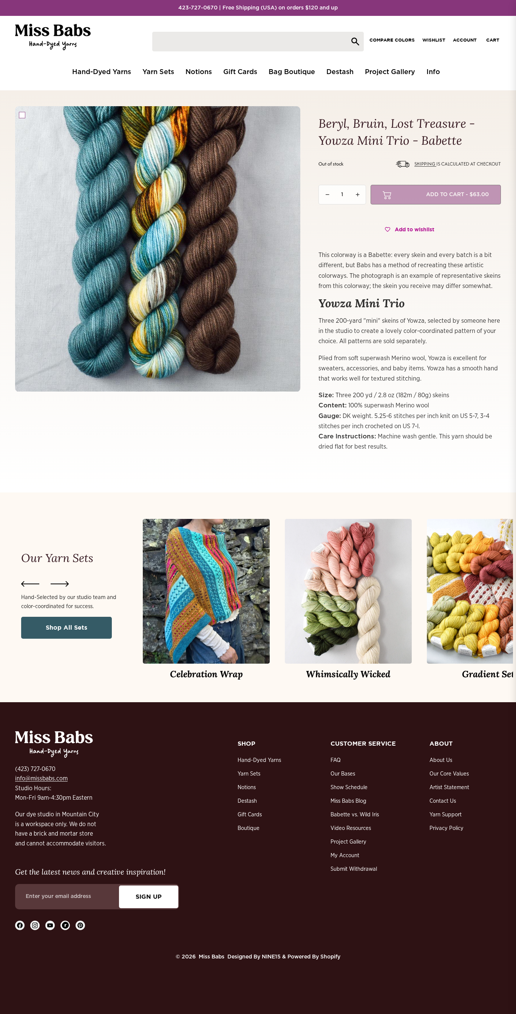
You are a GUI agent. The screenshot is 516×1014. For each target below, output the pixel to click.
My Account (345, 855)
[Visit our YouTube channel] (50, 925)
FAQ (336, 760)
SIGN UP (149, 896)
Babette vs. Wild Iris (355, 814)
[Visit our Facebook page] (20, 925)
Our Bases (343, 774)
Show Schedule (349, 787)
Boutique (249, 828)
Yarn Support (445, 814)
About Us (440, 760)
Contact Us (442, 801)
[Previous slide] (30, 584)
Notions (247, 787)
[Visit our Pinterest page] (80, 925)
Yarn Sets (249, 774)
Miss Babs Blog (348, 801)
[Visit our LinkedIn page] (65, 925)
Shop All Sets (66, 627)
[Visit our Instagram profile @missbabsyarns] (35, 925)
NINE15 (271, 957)
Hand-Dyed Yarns (259, 760)
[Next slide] (60, 584)
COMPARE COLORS (392, 40)
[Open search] (258, 41)
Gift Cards (250, 814)
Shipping (425, 163)
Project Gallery (348, 842)
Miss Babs (211, 957)
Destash (247, 801)
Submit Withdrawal (354, 869)
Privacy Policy (446, 828)
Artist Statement (449, 787)
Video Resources (351, 828)
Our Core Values (449, 774)
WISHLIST (433, 40)
